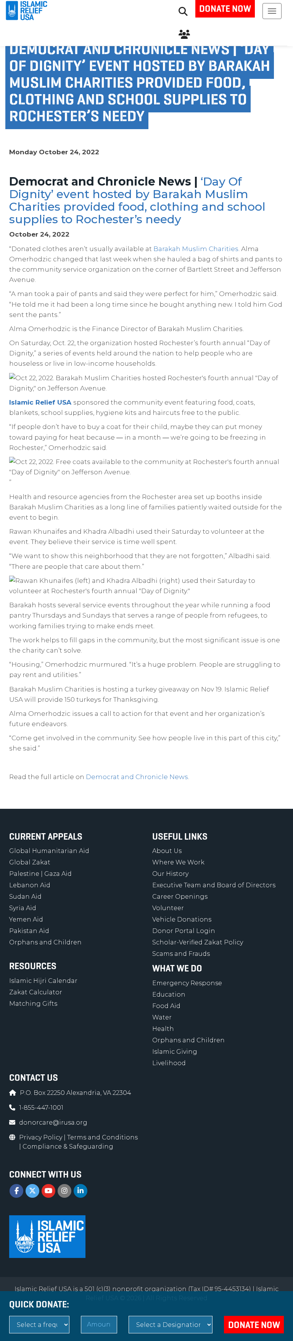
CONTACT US (33, 1077)
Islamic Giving (174, 1051)
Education (168, 994)
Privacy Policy (41, 1137)
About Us (167, 851)
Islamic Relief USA (40, 402)
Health (163, 1028)
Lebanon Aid (29, 885)
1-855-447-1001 (41, 1107)
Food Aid (166, 1006)
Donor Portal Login (183, 931)
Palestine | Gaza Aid (40, 873)
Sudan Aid (25, 896)
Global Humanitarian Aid (49, 851)
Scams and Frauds (181, 953)
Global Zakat (29, 862)
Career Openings (180, 896)
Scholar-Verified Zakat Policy (197, 942)
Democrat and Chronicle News (137, 777)
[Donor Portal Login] (184, 34)
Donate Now (225, 8)
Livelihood (169, 1063)
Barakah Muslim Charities (195, 249)
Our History (170, 873)
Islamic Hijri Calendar (43, 980)
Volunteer (168, 908)
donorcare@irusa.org (53, 1122)
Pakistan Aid (29, 931)
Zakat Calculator (35, 992)
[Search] (183, 11)
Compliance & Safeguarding (68, 1146)
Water (162, 1017)
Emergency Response (187, 983)
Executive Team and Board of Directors (213, 885)
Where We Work (178, 862)
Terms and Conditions (102, 1137)
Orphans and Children (45, 942)
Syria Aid (22, 908)
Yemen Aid (26, 919)
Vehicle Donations (181, 919)
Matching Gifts (33, 1003)
